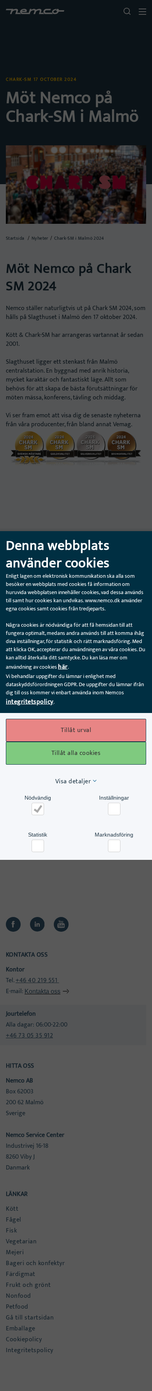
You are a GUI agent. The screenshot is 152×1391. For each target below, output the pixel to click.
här (63, 667)
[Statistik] (38, 846)
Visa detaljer (73, 781)
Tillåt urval (76, 730)
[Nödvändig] (38, 809)
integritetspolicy (29, 702)
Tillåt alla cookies (76, 753)
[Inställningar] (114, 809)
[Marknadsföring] (114, 846)
